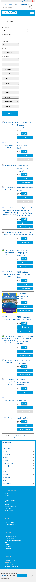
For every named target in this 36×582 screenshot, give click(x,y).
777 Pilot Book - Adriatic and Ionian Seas (24, 274)
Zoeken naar (6, 27)
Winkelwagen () (28, 1)
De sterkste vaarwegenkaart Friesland (23, 382)
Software (5, 460)
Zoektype (5, 41)
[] (8, 548)
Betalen (7, 504)
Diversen (5, 474)
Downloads (6, 468)
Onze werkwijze (9, 538)
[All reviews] (20, 128)
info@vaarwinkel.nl (23, 4)
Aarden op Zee (22, 418)
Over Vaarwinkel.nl (10, 536)
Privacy (7, 542)
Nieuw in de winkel (8, 446)
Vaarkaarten (6, 457)
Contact (7, 494)
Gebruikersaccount (10, 506)
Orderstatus (8, 508)
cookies (3, 575)
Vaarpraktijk (6, 466)
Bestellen (7, 496)
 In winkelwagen (25, 182)
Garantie (7, 502)
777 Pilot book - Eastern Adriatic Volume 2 (23, 296)
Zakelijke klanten (10, 522)
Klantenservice (7, 483)
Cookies (7, 544)
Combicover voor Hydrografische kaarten (23, 145)
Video (4, 471)
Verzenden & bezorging (11, 498)
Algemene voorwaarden (14, 540)
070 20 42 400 (10, 4)
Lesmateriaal (6, 454)
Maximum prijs (7, 34)
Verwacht (5, 480)
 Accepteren (22, 576)
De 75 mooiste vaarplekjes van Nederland (22, 252)
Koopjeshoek (6, 477)
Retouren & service (10, 500)
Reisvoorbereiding (8, 463)
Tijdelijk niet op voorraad (25, 160)
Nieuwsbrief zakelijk (11, 524)
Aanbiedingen (6, 448)
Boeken (5, 451)
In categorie (6, 49)
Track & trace (9, 510)
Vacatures (8, 546)
